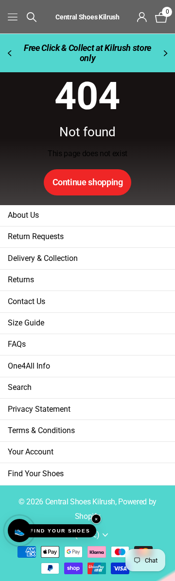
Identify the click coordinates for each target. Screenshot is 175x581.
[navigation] (10, 53)
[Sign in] (142, 17)
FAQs (17, 344)
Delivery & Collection (43, 258)
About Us (23, 215)
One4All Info (29, 366)
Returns (21, 279)
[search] (31, 17)
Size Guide (26, 322)
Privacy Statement (39, 409)
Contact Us (26, 301)
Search (20, 387)
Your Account (30, 451)
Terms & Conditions (41, 430)
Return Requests (36, 236)
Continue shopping (87, 182)
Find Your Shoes (36, 473)
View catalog (13, 17)
